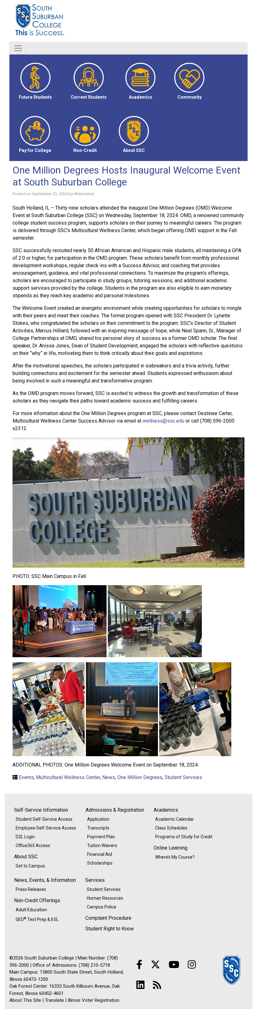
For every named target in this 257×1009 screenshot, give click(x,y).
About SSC (26, 857)
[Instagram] (192, 964)
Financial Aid (99, 854)
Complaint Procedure (108, 918)
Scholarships (100, 863)
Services (95, 880)
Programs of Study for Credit (183, 836)
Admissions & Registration (115, 810)
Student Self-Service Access (44, 819)
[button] (35, 81)
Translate (54, 1000)
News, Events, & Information (45, 880)
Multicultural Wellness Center (68, 777)
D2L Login (25, 836)
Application (98, 819)
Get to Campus (30, 865)
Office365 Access (33, 845)
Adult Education (31, 909)
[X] (155, 964)
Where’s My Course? (175, 857)
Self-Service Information (41, 810)
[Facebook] (139, 964)
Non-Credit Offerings (37, 900)
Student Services (183, 777)
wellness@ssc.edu (163, 421)
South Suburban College (72, 21)
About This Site (25, 1000)
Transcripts (98, 827)
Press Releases (31, 889)
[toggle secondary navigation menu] (18, 48)
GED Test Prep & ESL (37, 919)
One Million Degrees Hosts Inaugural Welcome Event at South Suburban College (126, 176)
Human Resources (105, 898)
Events (26, 777)
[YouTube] (173, 964)
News (108, 777)
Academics (166, 810)
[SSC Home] (232, 970)
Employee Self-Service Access (46, 827)
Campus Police (101, 906)
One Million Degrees (139, 777)
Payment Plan (101, 836)
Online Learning (170, 848)
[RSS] (157, 985)
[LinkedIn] (140, 985)
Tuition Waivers (102, 845)
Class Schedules (171, 827)
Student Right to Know (109, 929)
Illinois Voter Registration (93, 1000)
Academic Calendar (174, 819)
